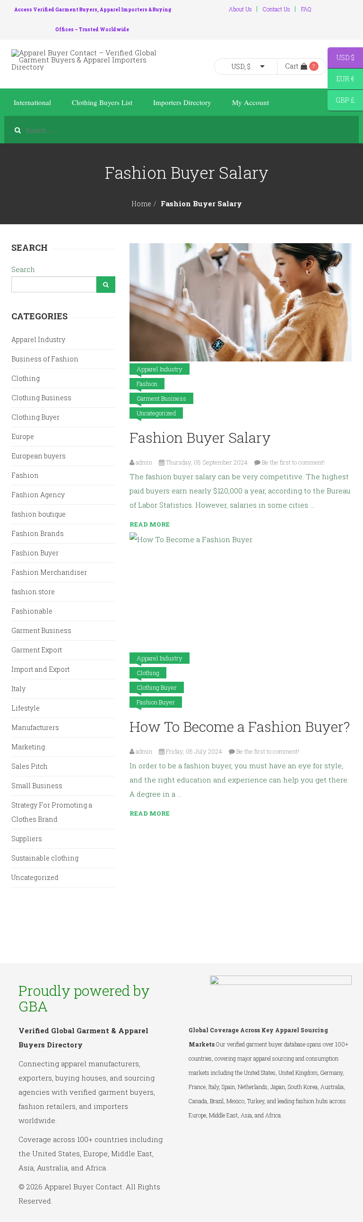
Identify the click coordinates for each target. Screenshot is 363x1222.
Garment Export (36, 649)
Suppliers (26, 838)
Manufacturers (35, 727)
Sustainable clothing (44, 857)
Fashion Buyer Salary (200, 437)
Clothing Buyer (157, 687)
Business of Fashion (44, 358)
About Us (240, 9)
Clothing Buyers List (102, 102)
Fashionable (31, 611)
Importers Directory (182, 102)
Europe (22, 436)
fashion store (33, 591)
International (32, 102)
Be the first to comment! (293, 462)
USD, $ (241, 66)
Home (141, 203)
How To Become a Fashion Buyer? (240, 726)
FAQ (306, 9)
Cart (291, 66)
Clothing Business (41, 397)
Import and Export (40, 669)
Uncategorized (156, 413)
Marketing (28, 746)
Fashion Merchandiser (49, 572)
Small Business (36, 785)
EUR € (341, 80)
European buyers (38, 455)
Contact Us (276, 9)
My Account (250, 102)
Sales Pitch (29, 766)
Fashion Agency (38, 494)
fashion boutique (38, 514)
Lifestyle (25, 707)
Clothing (148, 672)
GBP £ (341, 101)
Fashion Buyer (156, 702)
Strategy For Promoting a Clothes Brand (51, 812)
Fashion (147, 383)
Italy (18, 688)
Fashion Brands (37, 533)
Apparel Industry (159, 369)
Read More (150, 524)
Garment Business (161, 398)
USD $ (341, 59)
